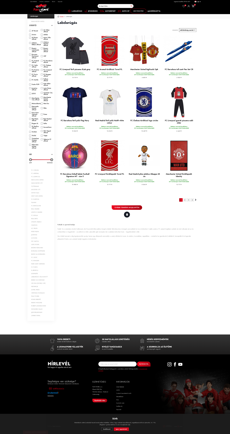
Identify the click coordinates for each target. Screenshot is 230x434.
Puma (45, 114)
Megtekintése (138, 11)
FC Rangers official (47, 75)
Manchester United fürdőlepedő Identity (179, 175)
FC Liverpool (35, 177)
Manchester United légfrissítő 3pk (144, 69)
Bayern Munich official (45, 50)
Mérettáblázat (119, 396)
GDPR (118, 390)
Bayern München (37, 248)
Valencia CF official (47, 140)
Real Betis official (35, 119)
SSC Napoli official (47, 131)
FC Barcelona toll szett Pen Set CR (179, 69)
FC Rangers (35, 261)
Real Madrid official (47, 119)
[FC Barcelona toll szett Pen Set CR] (179, 50)
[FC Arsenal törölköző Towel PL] (109, 50)
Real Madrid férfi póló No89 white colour (109, 121)
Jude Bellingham (36, 312)
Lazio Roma (35, 244)
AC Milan (34, 228)
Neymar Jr (34, 286)
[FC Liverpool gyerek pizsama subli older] (179, 102)
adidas (45, 34)
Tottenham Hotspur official (35, 140)
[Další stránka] (195, 200)
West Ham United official (35, 146)
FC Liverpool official (47, 70)
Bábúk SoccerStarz (37, 280)
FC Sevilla (35, 80)
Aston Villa (35, 193)
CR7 (44, 56)
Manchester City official (35, 99)
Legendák (34, 274)
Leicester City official (47, 93)
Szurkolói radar (120, 403)
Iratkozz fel (144, 364)
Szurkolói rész (99, 400)
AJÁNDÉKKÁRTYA (153, 11)
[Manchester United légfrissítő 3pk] (144, 50)
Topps (45, 135)
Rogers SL (35, 123)
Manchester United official (47, 99)
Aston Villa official (47, 38)
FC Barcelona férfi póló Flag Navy (75, 120)
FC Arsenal (35, 173)
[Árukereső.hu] (58, 393)
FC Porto (34, 267)
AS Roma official (35, 38)
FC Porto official (35, 75)
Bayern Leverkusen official (35, 50)
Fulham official (45, 79)
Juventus (34, 235)
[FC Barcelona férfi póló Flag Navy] (74, 102)
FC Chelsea (35, 170)
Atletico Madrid (36, 212)
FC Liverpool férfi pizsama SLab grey (75, 69)
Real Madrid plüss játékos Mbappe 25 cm (144, 175)
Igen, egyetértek (121, 429)
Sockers (34, 132)
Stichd (34, 135)
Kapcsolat (60, 1)
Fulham (33, 202)
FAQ (117, 400)
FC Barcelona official (47, 61)
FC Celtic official (35, 66)
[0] (184, 6)
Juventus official (34, 89)
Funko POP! (35, 84)
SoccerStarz (47, 127)
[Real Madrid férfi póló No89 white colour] (109, 102)
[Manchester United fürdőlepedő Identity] (179, 155)
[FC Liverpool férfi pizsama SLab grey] (74, 50)
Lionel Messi (35, 290)
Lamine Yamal (35, 316)
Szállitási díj (119, 406)
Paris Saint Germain (38, 264)
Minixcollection (37, 103)
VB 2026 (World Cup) (38, 283)
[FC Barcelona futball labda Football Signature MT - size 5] (74, 155)
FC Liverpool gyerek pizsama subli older (179, 121)
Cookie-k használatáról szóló (123, 393)
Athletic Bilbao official (36, 43)
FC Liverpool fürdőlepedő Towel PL (109, 174)
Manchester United (37, 21)
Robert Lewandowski (38, 306)
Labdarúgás (34, 16)
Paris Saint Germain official (35, 114)
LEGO (34, 93)
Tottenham (35, 186)
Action (34, 34)
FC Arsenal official (35, 61)
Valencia (34, 225)
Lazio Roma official (47, 89)
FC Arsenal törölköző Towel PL (109, 69)
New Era (46, 103)
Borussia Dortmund (38, 251)
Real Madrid (35, 209)
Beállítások (107, 429)
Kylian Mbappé (36, 299)
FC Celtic (34, 257)
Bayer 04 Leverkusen (38, 254)
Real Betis (34, 219)
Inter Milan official (46, 84)
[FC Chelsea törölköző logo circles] (144, 102)
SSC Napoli (35, 241)
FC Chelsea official (47, 66)
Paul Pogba (35, 296)
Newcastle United (37, 180)
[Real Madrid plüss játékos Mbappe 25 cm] (144, 155)
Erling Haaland (36, 303)
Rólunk (53, 1)
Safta (45, 123)
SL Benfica (34, 270)
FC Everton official (35, 70)
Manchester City (37, 183)
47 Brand (35, 31)
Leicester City (35, 190)
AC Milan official (46, 30)
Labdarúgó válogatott (39, 277)
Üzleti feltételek (120, 387)
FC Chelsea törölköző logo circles (144, 120)
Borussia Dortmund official (35, 56)
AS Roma (34, 238)
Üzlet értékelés (33, 1)
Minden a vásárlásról (44, 1)
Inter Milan (35, 232)
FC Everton (35, 199)
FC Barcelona (36, 206)
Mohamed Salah (36, 309)
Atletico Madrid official (46, 43)
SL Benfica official (35, 127)
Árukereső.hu (51, 395)
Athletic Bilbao (36, 222)
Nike (44, 108)
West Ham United (37, 196)
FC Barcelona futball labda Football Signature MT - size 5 (74, 175)
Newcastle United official (35, 108)
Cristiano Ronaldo (38, 293)
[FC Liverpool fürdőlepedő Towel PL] (109, 155)
